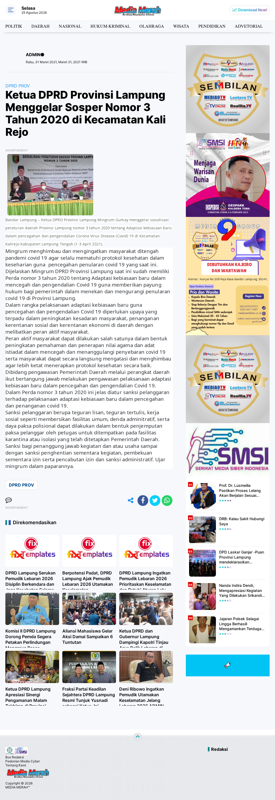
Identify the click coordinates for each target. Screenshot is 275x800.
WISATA (181, 26)
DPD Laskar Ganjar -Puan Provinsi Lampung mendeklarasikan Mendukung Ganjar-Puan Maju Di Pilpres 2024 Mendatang (241, 557)
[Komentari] (8, 500)
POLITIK (13, 26)
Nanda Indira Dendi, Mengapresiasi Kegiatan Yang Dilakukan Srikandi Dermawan (240, 590)
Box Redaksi (14, 757)
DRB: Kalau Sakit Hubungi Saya (241, 521)
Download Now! (252, 10)
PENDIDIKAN (212, 26)
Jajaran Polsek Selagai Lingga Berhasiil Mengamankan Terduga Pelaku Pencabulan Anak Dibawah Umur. (241, 623)
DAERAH (40, 26)
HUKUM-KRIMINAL (110, 26)
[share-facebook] (143, 500)
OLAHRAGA (151, 26)
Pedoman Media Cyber (22, 761)
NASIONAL (70, 26)
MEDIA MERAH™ (17, 787)
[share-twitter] (155, 500)
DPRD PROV (17, 85)
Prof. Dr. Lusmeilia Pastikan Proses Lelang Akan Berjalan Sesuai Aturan (240, 490)
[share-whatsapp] (167, 500)
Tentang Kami (15, 765)
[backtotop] (137, 737)
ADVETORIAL (249, 26)
